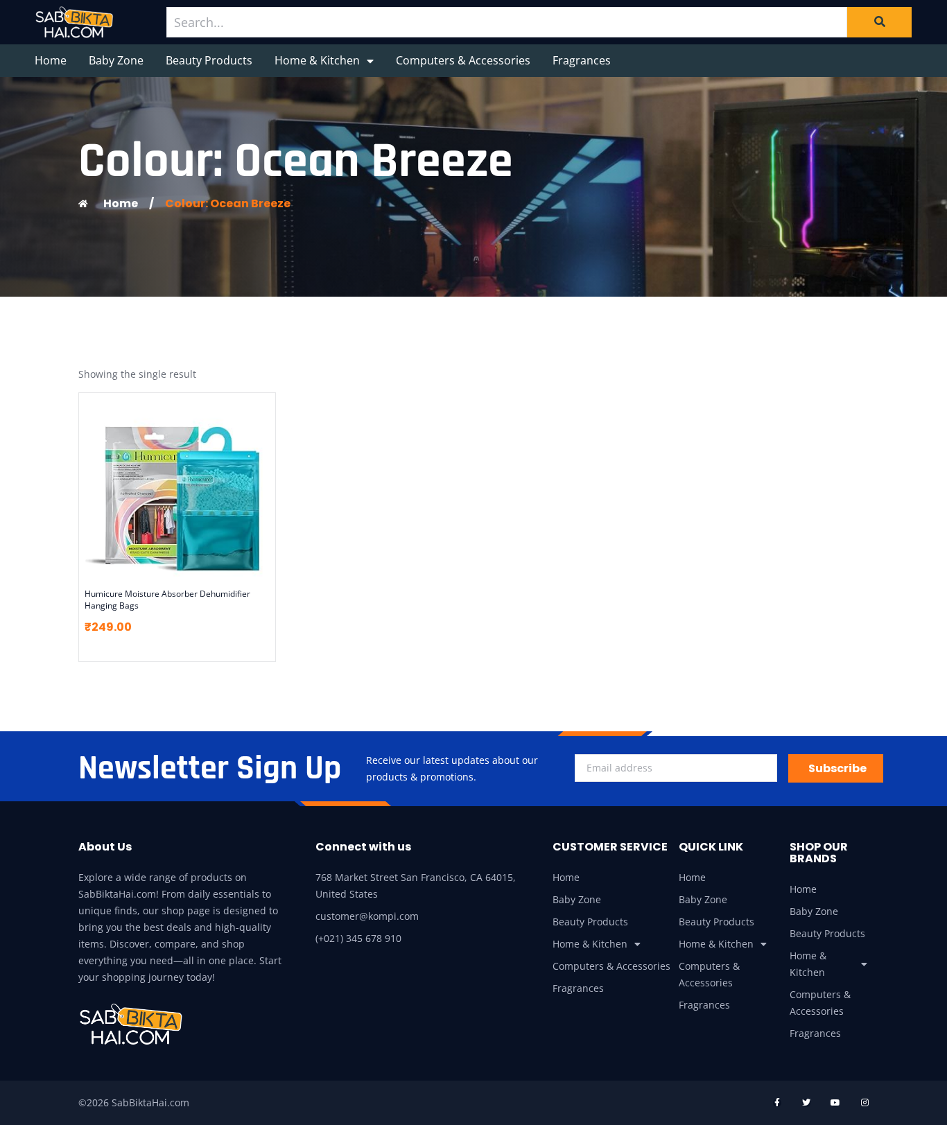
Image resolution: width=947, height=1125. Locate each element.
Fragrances (582, 60)
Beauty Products (209, 60)
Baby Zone (116, 60)
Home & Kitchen (317, 60)
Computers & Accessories (463, 60)
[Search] (879, 22)
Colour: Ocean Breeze (227, 203)
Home (51, 60)
